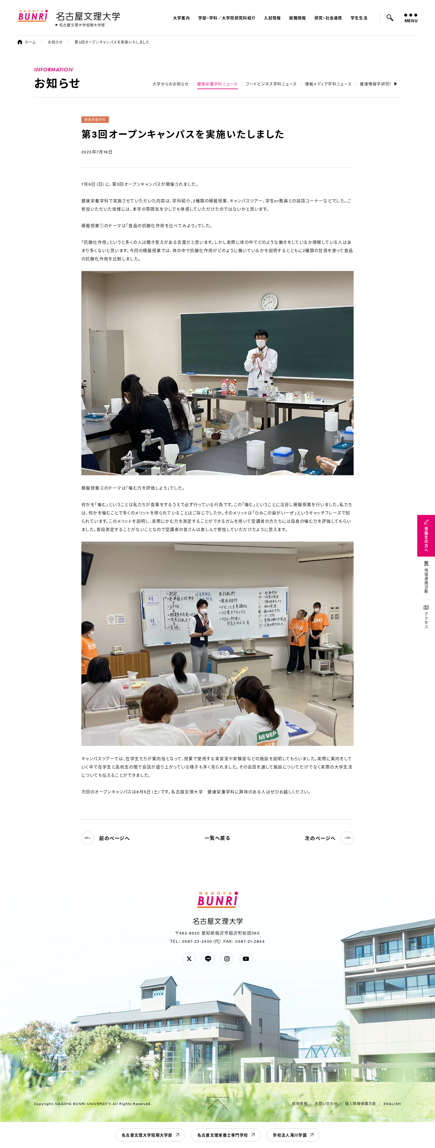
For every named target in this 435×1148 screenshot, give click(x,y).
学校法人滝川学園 (290, 1135)
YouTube (245, 958)
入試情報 (272, 17)
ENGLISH (392, 1103)
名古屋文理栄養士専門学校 (222, 1135)
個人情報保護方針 (360, 1103)
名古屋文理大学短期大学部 (147, 1135)
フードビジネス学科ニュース (271, 83)
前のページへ (114, 838)
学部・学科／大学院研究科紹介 (227, 17)
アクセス (426, 620)
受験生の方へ (426, 539)
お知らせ (55, 42)
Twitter (189, 958)
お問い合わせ (326, 1103)
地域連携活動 (426, 581)
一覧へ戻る (218, 837)
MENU (411, 20)
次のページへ (320, 838)
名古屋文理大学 (88, 15)
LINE (208, 958)
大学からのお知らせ (170, 83)
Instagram (226, 958)
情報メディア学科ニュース (328, 83)
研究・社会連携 (328, 17)
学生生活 (359, 17)
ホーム (30, 42)
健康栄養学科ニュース (217, 83)
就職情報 (297, 17)
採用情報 (300, 1103)
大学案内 (181, 17)
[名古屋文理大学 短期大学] (80, 25)
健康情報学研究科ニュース (384, 83)
